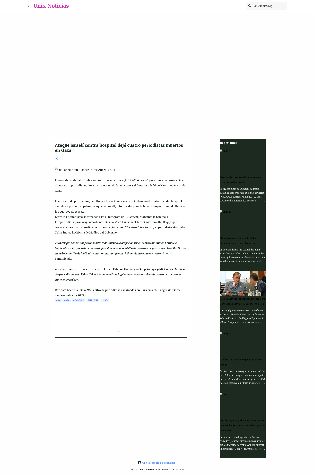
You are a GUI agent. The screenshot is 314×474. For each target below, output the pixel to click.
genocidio (78, 300)
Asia (58, 300)
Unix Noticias (51, 6)
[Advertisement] (157, 112)
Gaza (67, 300)
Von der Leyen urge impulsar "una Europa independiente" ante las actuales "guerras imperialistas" (242, 425)
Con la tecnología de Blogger (159, 462)
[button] (57, 158)
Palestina (93, 300)
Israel (105, 300)
